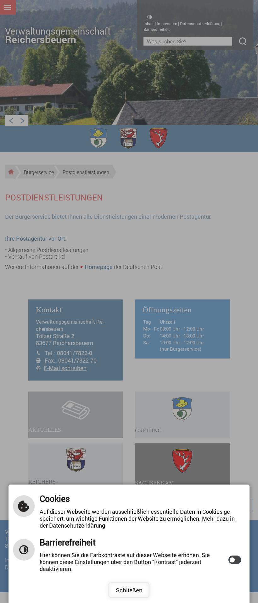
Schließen (129, 590)
